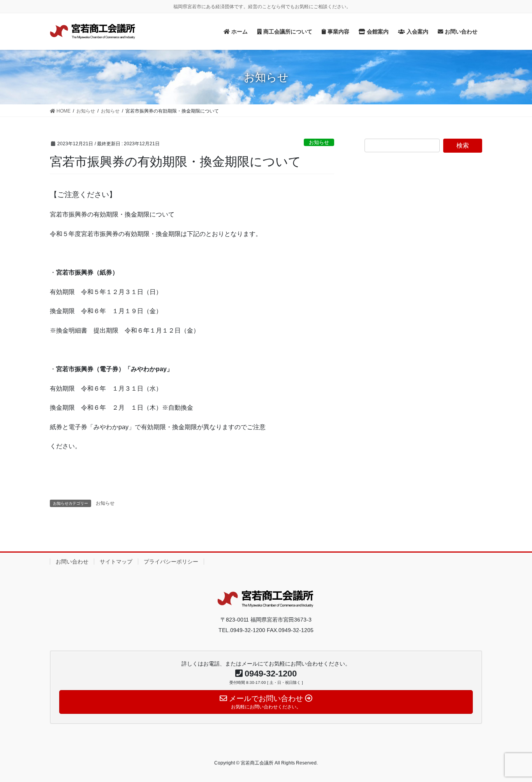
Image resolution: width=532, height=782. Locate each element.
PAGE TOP (512, 752)
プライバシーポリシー (171, 561)
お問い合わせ (72, 561)
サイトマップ (116, 561)
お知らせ (319, 142)
